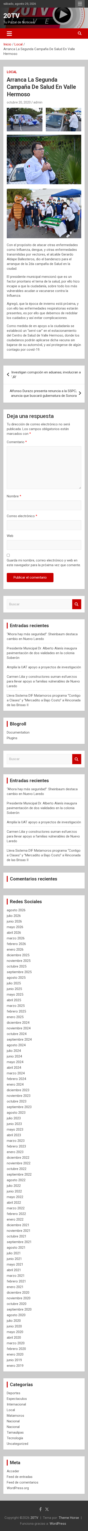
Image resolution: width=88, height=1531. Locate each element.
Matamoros (15, 1416)
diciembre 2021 (18, 1225)
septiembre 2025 (19, 972)
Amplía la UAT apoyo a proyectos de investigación (44, 667)
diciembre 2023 (18, 1090)
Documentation (18, 732)
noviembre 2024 (18, 1028)
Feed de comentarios (22, 1482)
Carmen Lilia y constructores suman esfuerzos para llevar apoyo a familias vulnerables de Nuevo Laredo (43, 681)
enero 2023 (15, 1152)
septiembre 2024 (19, 1039)
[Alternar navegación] (9, 33)
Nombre (14, 496)
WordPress (58, 1524)
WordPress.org (18, 1488)
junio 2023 (14, 1124)
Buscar (76, 604)
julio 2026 (14, 916)
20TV (11, 16)
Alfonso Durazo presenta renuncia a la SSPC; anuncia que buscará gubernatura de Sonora (43, 393)
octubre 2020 (16, 1304)
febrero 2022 (16, 1214)
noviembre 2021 (18, 1231)
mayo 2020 (15, 1332)
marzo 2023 (16, 1141)
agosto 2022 (16, 1180)
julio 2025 (14, 983)
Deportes (13, 1393)
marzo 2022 (16, 1208)
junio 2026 (14, 921)
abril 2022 (14, 1203)
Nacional (13, 1421)
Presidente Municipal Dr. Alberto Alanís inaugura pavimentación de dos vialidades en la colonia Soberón (42, 653)
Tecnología (15, 1438)
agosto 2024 (16, 1045)
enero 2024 (15, 1084)
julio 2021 (14, 1253)
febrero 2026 (16, 944)
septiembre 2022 (19, 1174)
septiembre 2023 (19, 1107)
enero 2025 (15, 1017)
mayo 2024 (15, 1062)
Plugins (12, 738)
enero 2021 (15, 1287)
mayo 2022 (15, 1197)
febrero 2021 (16, 1281)
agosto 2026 (16, 910)
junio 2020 (14, 1326)
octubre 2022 (16, 1169)
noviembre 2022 (18, 1163)
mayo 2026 (15, 927)
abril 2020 (14, 1338)
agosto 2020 (16, 1315)
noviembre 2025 (18, 961)
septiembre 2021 (19, 1242)
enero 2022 (15, 1219)
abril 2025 (14, 1000)
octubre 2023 (16, 1101)
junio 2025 (14, 989)
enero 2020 (15, 1354)
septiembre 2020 (19, 1309)
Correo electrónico (22, 516)
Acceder (13, 1471)
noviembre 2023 (18, 1096)
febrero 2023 (16, 1146)
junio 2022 (14, 1191)
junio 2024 (14, 1056)
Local (12, 72)
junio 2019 (14, 1360)
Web (10, 536)
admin (37, 102)
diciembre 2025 (18, 955)
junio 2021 (14, 1259)
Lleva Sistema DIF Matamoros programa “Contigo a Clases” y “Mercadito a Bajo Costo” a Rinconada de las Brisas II (44, 700)
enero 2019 (15, 1366)
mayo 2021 (15, 1264)
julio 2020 (14, 1321)
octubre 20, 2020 (19, 102)
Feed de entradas (19, 1477)
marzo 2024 (16, 1073)
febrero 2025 (16, 1011)
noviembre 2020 (18, 1298)
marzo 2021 (16, 1276)
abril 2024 (14, 1068)
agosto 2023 (16, 1113)
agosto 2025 (16, 978)
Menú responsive (80, 4)
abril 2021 (14, 1270)
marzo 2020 (16, 1343)
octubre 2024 (16, 1034)
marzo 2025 (16, 1006)
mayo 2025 (15, 994)
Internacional (16, 1404)
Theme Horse (69, 1518)
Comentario (17, 442)
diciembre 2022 (18, 1158)
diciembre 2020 (18, 1293)
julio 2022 (14, 1186)
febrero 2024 (16, 1079)
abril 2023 (14, 1135)
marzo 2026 (16, 938)
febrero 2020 (16, 1349)
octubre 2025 (16, 966)
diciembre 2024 (18, 1023)
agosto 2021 (16, 1248)
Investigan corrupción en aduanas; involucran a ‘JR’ (46, 374)
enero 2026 (15, 949)
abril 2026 (14, 933)
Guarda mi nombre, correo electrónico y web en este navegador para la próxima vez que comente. (44, 562)
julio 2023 (14, 1118)
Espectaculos (17, 1399)
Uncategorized (17, 1444)
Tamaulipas (15, 1432)
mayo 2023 (15, 1129)
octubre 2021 (16, 1236)
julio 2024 (14, 1051)
